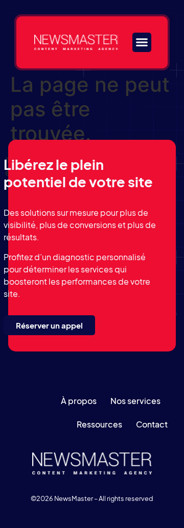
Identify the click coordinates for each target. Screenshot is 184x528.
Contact (152, 424)
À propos (79, 400)
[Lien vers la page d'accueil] (76, 42)
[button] (142, 42)
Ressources (99, 424)
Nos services (135, 400)
